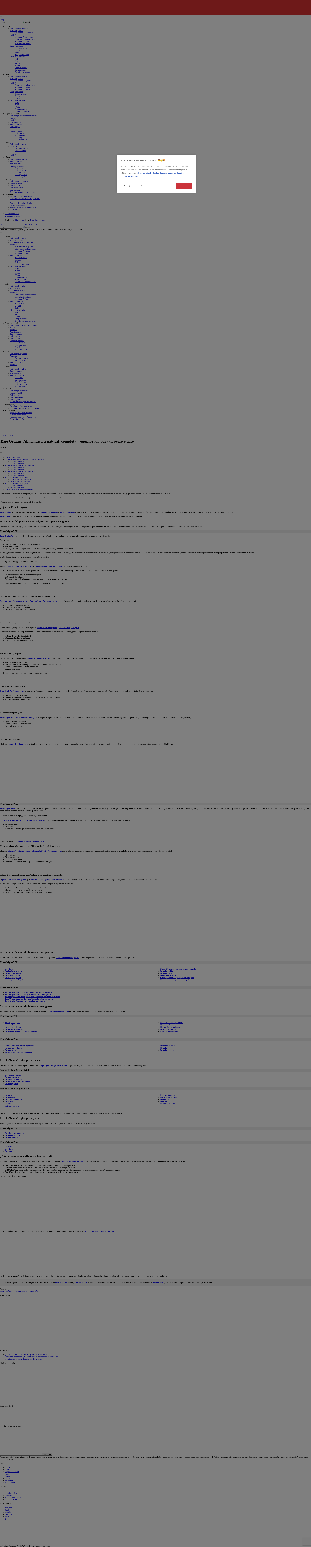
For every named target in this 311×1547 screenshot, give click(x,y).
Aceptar (183, 186)
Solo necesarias (147, 186)
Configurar (128, 186)
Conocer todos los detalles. (148, 173)
